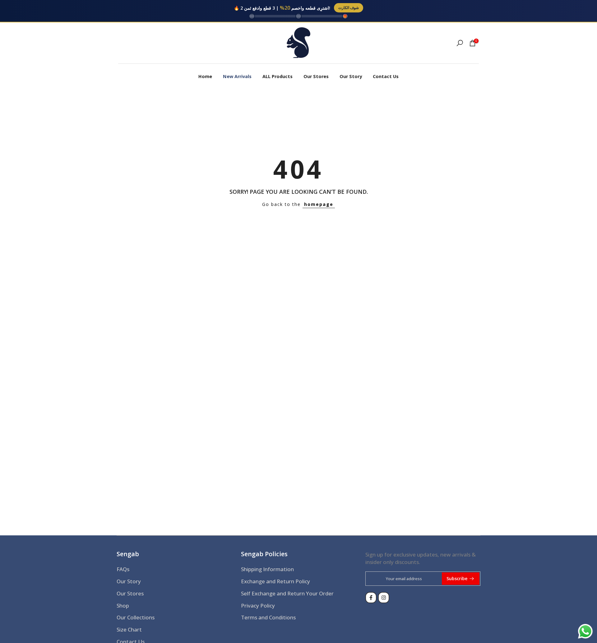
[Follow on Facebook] (371, 597)
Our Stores (316, 76)
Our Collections (136, 617)
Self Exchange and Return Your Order (287, 593)
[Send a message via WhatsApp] (585, 631)
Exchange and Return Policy (275, 581)
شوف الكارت (348, 7)
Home (205, 76)
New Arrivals (237, 76)
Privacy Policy (258, 605)
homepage (318, 204)
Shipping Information (267, 569)
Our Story (351, 76)
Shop (123, 605)
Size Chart (129, 629)
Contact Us (386, 76)
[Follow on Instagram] (383, 597)
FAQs (123, 569)
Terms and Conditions (268, 617)
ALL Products (277, 76)
